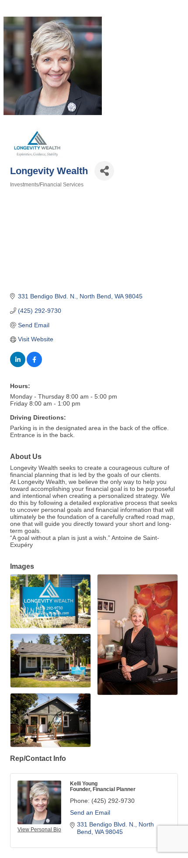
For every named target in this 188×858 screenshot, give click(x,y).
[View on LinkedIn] (17, 364)
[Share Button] (104, 171)
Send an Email (90, 812)
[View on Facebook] (34, 364)
